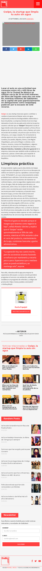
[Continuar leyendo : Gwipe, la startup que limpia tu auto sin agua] (21, 34)
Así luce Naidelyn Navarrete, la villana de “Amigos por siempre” (15, 439)
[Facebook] (6, 49)
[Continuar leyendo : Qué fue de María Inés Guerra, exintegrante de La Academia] (31, 378)
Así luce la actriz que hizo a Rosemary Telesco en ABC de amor (15, 475)
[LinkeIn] (28, 49)
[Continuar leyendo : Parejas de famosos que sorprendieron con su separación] (31, 399)
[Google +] (21, 49)
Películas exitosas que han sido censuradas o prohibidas (12, 487)
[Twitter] (13, 49)
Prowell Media (11, 567)
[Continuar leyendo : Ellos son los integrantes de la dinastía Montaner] (10, 399)
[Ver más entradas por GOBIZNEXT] (21, 297)
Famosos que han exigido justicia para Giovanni (15, 451)
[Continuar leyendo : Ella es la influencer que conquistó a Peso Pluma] (10, 359)
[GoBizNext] (4, 4)
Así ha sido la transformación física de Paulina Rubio (15, 428)
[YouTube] (39, 561)
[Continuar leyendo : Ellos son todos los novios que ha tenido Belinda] (31, 359)
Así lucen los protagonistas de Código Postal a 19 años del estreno (15, 463)
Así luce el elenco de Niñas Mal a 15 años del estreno (14, 499)
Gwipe (3, 114)
